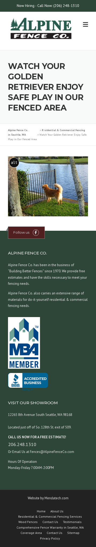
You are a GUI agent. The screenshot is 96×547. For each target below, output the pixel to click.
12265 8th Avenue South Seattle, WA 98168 (40, 414)
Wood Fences (28, 522)
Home (41, 511)
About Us (56, 511)
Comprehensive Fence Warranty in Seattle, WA (50, 527)
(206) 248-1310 (66, 5)
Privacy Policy (50, 538)
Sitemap (73, 532)
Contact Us (50, 522)
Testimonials (72, 522)
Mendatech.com (57, 498)
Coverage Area (31, 532)
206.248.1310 (22, 444)
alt (14, 162)
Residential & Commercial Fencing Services (50, 516)
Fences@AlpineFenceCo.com (51, 451)
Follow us (21, 232)
